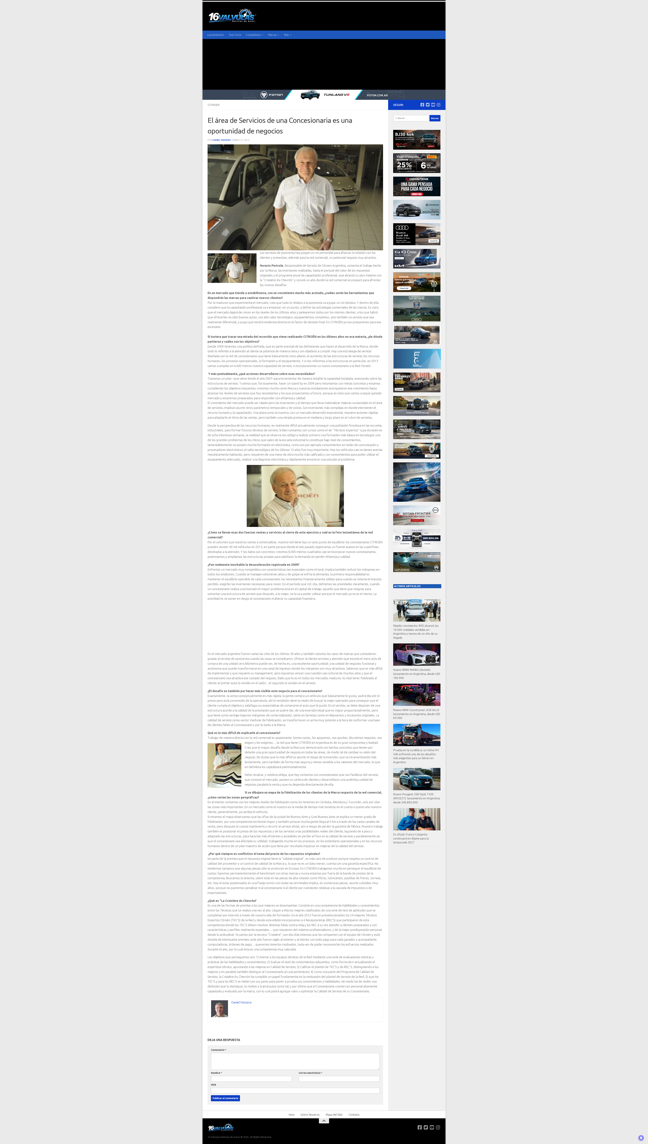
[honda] (416, 343)
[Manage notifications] (641, 1138)
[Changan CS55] (416, 218)
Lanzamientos (215, 34)
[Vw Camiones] (416, 414)
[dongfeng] (416, 195)
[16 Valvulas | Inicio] (233, 16)
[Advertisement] (324, 64)
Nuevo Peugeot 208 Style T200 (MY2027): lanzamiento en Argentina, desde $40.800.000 (416, 798)
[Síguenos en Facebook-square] (422, 105)
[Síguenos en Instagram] (438, 105)
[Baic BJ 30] (416, 148)
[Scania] (417, 367)
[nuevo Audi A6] (416, 244)
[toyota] (416, 438)
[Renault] (416, 457)
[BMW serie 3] (416, 500)
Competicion (253, 34)
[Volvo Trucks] (416, 547)
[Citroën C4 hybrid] (416, 571)
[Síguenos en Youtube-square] (433, 105)
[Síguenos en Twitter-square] (428, 105)
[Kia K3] (416, 267)
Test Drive (235, 34)
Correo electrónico (310, 1073)
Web (213, 1084)
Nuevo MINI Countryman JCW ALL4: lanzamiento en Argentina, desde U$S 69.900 (416, 713)
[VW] (416, 291)
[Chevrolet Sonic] (416, 391)
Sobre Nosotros (310, 1114)
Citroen (214, 104)
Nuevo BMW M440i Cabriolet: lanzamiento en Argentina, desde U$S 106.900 (416, 673)
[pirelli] (416, 172)
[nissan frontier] (416, 524)
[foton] (324, 95)
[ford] (416, 320)
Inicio (291, 1114)
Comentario (218, 1050)
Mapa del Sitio (334, 1114)
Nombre (216, 1073)
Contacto (354, 1114)
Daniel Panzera (222, 140)
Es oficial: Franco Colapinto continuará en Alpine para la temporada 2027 (411, 838)
